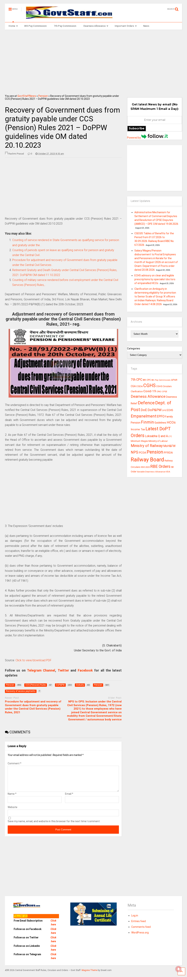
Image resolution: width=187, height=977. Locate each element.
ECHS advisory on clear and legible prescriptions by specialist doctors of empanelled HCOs (154, 279)
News (146, 26)
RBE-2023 (145, 467)
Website (12, 807)
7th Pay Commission (65, 26)
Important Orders (124, 26)
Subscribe (136, 128)
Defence (146, 402)
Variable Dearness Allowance (151, 471)
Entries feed (138, 921)
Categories (133, 348)
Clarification (137, 391)
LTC (170, 436)
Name (12, 793)
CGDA (139, 386)
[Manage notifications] (178, 969)
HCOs (171, 422)
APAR (174, 380)
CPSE (164, 391)
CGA (133, 386)
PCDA (142, 452)
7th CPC (136, 379)
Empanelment (143, 416)
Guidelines (160, 422)
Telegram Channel (41, 670)
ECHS (170, 410)
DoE (144, 410)
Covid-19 (149, 391)
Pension (43, 95)
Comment (14, 763)
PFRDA (168, 452)
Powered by (134, 137)
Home (12, 26)
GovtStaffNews (27, 95)
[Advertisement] (93, 60)
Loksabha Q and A (156, 436)
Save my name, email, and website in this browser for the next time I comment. (54, 821)
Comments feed (141, 926)
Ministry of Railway (147, 445)
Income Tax (138, 429)
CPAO (159, 391)
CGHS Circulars (164, 386)
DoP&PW (155, 410)
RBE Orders (160, 466)
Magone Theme (89, 970)
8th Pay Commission (35, 26)
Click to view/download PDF (33, 660)
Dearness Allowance (94, 26)
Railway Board (147, 459)
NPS (134, 452)
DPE (164, 410)
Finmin (147, 422)
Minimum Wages (139, 441)
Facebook (85, 670)
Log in (134, 915)
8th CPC (147, 380)
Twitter (63, 670)
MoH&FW (169, 446)
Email (69, 793)
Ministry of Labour (158, 441)
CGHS (149, 385)
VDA (168, 471)
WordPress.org (140, 932)
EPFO (161, 416)
